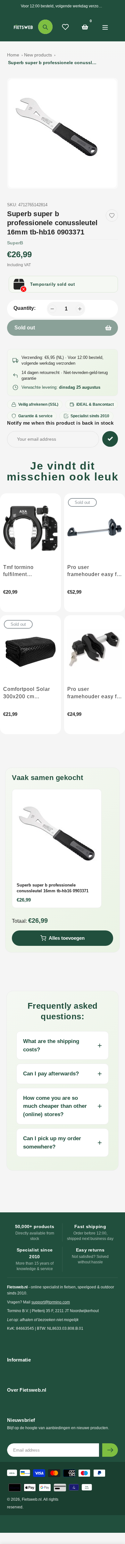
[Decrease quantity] (52, 309)
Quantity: (24, 308)
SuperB (15, 242)
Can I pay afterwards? (51, 1074)
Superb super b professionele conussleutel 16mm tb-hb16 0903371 (53, 62)
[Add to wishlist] (112, 215)
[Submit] (110, 1450)
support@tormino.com (50, 1302)
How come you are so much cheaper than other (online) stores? (55, 1106)
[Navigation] (105, 27)
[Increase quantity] (80, 309)
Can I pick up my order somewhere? (52, 1142)
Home (13, 54)
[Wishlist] (65, 27)
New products (38, 54)
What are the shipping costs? (51, 1045)
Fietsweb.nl (32, 1499)
